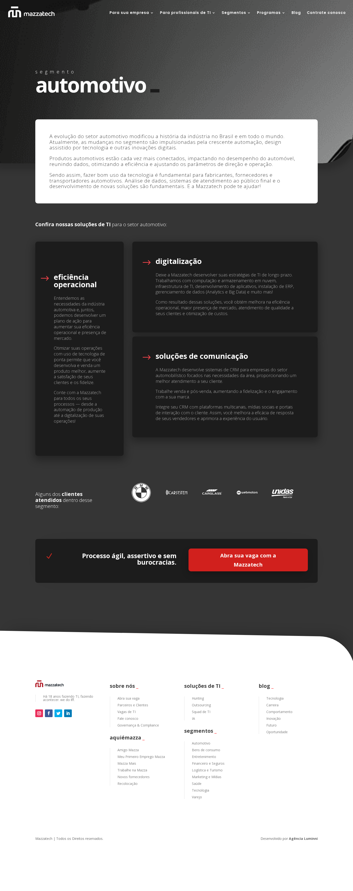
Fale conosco (127, 718)
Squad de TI (201, 711)
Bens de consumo (206, 750)
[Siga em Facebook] (49, 713)
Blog (296, 13)
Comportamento (279, 711)
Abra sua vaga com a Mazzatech (248, 560)
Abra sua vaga (128, 698)
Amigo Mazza (128, 750)
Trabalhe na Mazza (132, 770)
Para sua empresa (129, 13)
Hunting (198, 698)
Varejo (197, 797)
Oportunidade (277, 732)
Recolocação (127, 783)
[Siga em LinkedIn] (68, 713)
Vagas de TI (126, 711)
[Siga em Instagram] (39, 713)
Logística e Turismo (207, 770)
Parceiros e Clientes (132, 705)
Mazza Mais (126, 763)
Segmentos (234, 13)
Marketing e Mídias (206, 777)
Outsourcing (201, 705)
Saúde (196, 783)
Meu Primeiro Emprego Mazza (141, 756)
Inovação (273, 718)
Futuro (271, 725)
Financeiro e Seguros (208, 763)
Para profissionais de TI (185, 13)
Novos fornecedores (133, 777)
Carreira (272, 705)
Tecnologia (200, 790)
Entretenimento (204, 756)
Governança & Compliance (138, 725)
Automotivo (201, 743)
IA (193, 718)
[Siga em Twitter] (58, 713)
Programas (269, 13)
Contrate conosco (326, 13)
